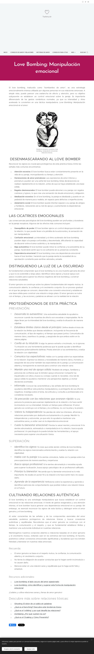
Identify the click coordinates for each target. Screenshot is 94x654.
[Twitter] (85, 1)
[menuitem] (6, 52)
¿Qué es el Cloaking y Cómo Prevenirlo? (31, 617)
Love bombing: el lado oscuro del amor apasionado (36, 582)
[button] (84, 52)
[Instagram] (83, 1)
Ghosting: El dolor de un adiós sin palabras (33, 604)
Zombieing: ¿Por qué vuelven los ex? (30, 614)
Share (13, 625)
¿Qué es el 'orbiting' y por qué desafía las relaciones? (37, 610)
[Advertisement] (47, 35)
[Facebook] (88, 1)
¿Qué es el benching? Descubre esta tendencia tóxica (37, 607)
